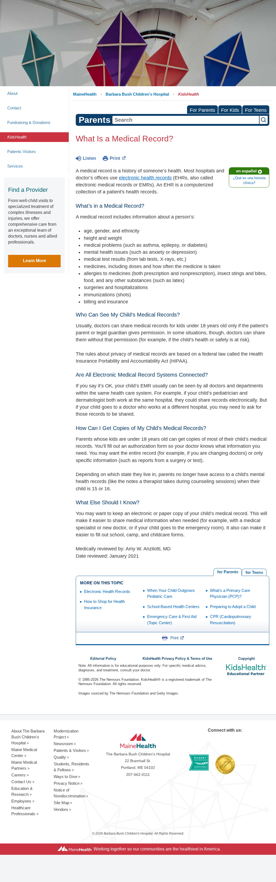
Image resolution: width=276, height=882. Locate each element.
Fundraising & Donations (28, 122)
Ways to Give (65, 776)
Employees (21, 801)
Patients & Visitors (70, 750)
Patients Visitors (21, 151)
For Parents (202, 110)
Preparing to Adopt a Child (233, 606)
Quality (60, 757)
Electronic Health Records (107, 591)
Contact (14, 108)
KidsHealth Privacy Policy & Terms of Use (177, 659)
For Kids (230, 110)
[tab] (254, 572)
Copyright (246, 659)
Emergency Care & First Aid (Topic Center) (171, 619)
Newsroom (63, 743)
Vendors (61, 809)
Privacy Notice (67, 783)
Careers (18, 775)
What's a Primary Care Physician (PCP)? (230, 593)
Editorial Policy (103, 659)
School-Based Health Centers (173, 606)
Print (115, 158)
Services (15, 166)
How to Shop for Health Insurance (104, 604)
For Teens (256, 110)
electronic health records (145, 177)
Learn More (34, 260)
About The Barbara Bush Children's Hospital (27, 737)
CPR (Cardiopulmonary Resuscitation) (230, 619)
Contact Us (21, 781)
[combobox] (185, 120)
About (12, 93)
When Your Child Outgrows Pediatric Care (171, 593)
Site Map (61, 802)
